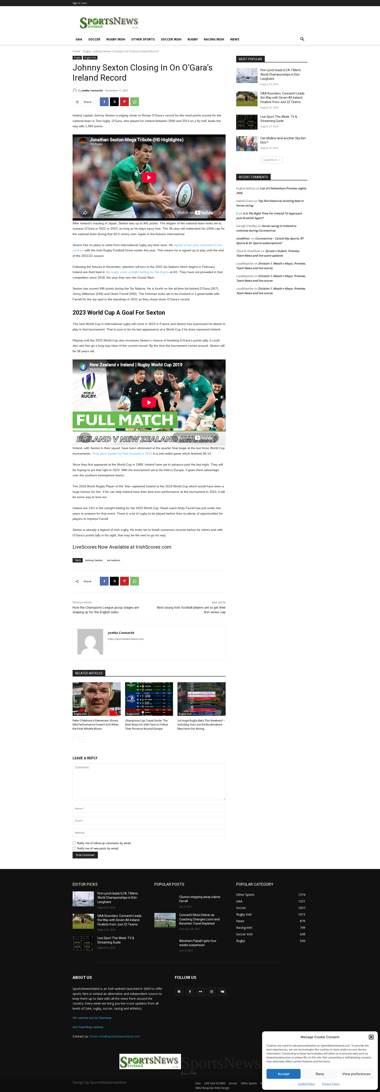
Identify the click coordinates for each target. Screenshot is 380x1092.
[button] (371, 1037)
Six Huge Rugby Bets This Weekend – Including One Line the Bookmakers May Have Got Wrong (201, 724)
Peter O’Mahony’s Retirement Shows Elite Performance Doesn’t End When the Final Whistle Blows (96, 724)
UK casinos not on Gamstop (92, 1017)
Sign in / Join (80, 3)
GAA (79, 39)
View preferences (356, 1074)
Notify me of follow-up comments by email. (104, 843)
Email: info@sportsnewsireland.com (115, 1036)
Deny (320, 1074)
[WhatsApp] (134, 101)
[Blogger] (179, 991)
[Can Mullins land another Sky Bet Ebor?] (247, 143)
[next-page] (82, 739)
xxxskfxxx (242, 238)
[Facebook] (104, 101)
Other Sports (143, 39)
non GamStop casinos (88, 1027)
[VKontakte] (222, 991)
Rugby (193, 39)
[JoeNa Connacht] (75, 90)
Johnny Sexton (94, 560)
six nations (113, 560)
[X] (114, 101)
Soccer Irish (171, 39)
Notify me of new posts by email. (98, 848)
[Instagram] (211, 991)
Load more (270, 160)
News (234, 39)
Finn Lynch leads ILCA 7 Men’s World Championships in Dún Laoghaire (280, 74)
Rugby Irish (115, 39)
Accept (283, 1074)
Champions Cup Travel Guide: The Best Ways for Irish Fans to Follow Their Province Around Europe (146, 724)
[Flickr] (200, 991)
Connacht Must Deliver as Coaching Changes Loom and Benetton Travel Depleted (199, 919)
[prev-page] (75, 739)
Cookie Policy (306, 1083)
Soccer (94, 39)
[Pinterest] (124, 101)
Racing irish (214, 39)
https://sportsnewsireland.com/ (126, 638)
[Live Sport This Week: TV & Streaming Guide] (247, 122)
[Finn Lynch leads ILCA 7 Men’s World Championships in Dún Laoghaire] (247, 75)
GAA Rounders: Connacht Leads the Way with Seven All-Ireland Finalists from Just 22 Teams (282, 98)
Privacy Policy (331, 1083)
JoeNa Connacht (92, 90)
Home (76, 51)
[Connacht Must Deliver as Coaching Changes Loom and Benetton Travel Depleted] (165, 920)
